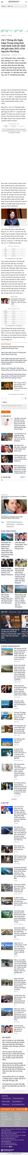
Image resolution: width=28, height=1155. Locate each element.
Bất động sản (17, 842)
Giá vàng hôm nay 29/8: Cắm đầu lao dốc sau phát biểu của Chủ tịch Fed (14, 1086)
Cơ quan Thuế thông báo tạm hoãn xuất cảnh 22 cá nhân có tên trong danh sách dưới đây (20, 753)
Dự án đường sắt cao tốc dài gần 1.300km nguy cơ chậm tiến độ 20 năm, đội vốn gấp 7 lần (14, 1078)
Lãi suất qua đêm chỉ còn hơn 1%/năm (19, 740)
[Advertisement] (14, 19)
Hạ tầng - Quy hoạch (18, 924)
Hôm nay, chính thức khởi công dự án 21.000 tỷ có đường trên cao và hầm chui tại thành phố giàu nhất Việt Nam (20, 1014)
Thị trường (3, 640)
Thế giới (10, 35)
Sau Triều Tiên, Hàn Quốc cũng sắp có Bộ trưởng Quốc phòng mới (20, 448)
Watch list (10, 6)
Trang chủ (3, 35)
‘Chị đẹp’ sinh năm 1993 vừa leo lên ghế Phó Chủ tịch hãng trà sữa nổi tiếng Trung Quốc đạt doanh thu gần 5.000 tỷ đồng (20, 424)
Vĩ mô (23, 638)
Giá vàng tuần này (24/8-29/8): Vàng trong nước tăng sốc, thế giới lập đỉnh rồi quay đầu (20, 729)
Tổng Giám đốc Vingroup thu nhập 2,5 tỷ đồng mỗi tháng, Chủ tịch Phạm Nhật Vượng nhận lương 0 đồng (20, 690)
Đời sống (16, 823)
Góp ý (5, 402)
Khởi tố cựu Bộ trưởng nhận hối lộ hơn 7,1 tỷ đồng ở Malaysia (7, 572)
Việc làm (16, 779)
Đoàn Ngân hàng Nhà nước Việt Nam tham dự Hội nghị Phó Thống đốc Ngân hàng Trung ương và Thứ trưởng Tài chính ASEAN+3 (14, 361)
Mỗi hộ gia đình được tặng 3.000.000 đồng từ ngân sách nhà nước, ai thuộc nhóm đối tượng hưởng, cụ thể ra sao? (20, 770)
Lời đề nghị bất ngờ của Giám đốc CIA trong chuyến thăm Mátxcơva (20, 458)
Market (3, 6)
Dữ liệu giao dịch (6, 1098)
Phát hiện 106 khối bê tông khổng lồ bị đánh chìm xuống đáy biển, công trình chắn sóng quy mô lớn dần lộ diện (7, 550)
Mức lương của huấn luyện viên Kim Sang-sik (19, 847)
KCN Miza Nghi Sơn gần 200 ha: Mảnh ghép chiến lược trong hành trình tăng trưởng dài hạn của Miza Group (20, 916)
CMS (14, 1153)
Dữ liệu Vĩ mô (5, 1104)
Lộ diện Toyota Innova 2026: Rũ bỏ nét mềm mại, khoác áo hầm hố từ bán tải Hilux (20, 901)
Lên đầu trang (20, 1109)
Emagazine (12, 612)
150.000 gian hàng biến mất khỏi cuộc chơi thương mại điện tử (20, 858)
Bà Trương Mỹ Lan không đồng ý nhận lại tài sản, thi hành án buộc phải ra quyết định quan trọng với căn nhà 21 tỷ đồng (20, 788)
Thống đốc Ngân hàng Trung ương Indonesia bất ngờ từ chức (12, 347)
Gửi (6, 411)
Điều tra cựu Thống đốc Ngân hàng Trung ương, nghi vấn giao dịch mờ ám (14, 369)
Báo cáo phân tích (17, 1101)
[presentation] (2, 625)
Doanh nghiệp (17, 661)
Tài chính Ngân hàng (18, 760)
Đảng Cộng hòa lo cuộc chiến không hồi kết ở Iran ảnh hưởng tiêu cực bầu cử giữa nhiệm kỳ (20, 469)
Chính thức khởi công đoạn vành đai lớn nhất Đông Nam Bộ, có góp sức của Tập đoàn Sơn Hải (20, 932)
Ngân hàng (16, 708)
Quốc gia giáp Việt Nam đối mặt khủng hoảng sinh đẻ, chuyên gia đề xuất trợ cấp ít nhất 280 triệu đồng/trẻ (20, 576)
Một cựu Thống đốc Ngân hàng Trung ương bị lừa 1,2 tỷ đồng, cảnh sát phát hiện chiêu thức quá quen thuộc (13, 376)
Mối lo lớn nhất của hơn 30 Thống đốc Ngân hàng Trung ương (13, 353)
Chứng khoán (4, 1116)
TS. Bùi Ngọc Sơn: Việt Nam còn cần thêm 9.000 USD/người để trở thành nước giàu (19, 999)
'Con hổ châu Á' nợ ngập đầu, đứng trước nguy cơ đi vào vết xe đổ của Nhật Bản (20, 437)
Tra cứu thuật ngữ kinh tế (18, 1104)
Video (19, 612)
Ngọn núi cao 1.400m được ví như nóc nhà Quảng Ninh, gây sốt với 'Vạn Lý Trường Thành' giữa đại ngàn (20, 948)
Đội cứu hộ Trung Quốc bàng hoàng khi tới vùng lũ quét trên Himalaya (7, 599)
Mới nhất (16, 1113)
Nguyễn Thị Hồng (10, 524)
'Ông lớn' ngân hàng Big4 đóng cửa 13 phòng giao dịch (20, 703)
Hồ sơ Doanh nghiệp (18, 1098)
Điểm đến (16, 956)
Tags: (2, 522)
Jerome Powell (20, 524)
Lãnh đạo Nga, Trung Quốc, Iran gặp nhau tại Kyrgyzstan (21, 545)
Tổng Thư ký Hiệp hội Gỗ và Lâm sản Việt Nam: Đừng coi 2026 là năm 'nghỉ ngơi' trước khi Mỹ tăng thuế (11, 634)
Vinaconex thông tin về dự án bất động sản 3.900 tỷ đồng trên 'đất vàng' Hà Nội (19, 888)
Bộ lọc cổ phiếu (6, 1101)
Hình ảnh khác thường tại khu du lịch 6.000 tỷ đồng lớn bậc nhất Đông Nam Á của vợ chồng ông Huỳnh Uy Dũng (20, 984)
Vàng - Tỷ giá (17, 735)
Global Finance (10, 526)
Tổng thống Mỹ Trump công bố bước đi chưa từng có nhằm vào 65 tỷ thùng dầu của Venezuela (20, 601)
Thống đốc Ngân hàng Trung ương (14, 522)
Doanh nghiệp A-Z (18, 681)
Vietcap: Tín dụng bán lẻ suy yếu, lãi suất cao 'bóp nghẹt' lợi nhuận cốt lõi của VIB (20, 716)
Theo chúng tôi (5, 1109)
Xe (14, 907)
